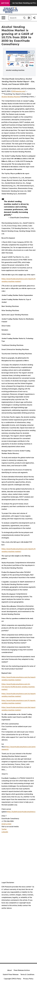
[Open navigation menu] (3, 18)
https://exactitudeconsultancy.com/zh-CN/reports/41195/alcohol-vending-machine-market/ (18, 686)
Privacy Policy (28, 979)
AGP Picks (5, 3)
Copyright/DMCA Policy (12, 979)
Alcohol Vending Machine (11, 97)
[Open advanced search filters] (29, 18)
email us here (6, 824)
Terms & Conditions (27, 974)
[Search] (24, 18)
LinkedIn (5, 832)
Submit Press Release (10, 974)
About (9, 970)
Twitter (4, 829)
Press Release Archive (22, 970)
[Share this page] (34, 18)
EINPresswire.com (18, 91)
